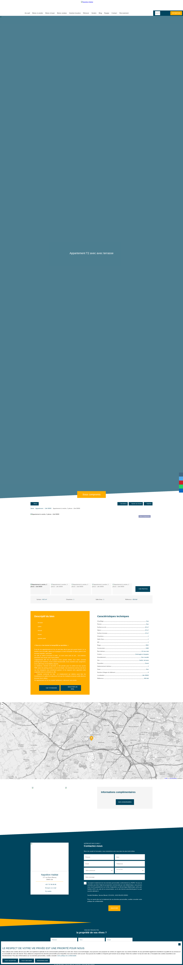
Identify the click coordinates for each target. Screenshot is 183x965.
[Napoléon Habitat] (91, 5)
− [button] (2, 707)
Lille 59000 (48, 508)
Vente (32, 508)
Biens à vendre (37, 13)
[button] (142, 588)
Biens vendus (62, 13)
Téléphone (119, 864)
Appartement (39, 508)
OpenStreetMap (173, 778)
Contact (114, 13)
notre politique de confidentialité (66, 955)
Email (87, 864)
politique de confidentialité (95, 901)
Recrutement (124, 13)
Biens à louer (50, 13)
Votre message (89, 877)
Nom (117, 857)
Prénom (87, 857)
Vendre (93, 13)
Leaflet (165, 778)
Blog (100, 13)
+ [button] (2, 704)
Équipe (106, 13)
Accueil (27, 13)
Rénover (86, 13)
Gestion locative (75, 13)
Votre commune (90, 870)
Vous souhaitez (119, 869)
